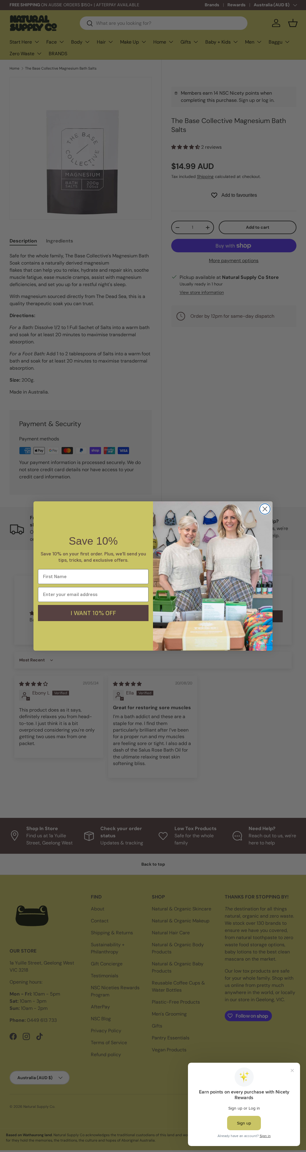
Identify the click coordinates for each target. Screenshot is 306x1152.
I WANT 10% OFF (93, 613)
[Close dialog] (265, 509)
